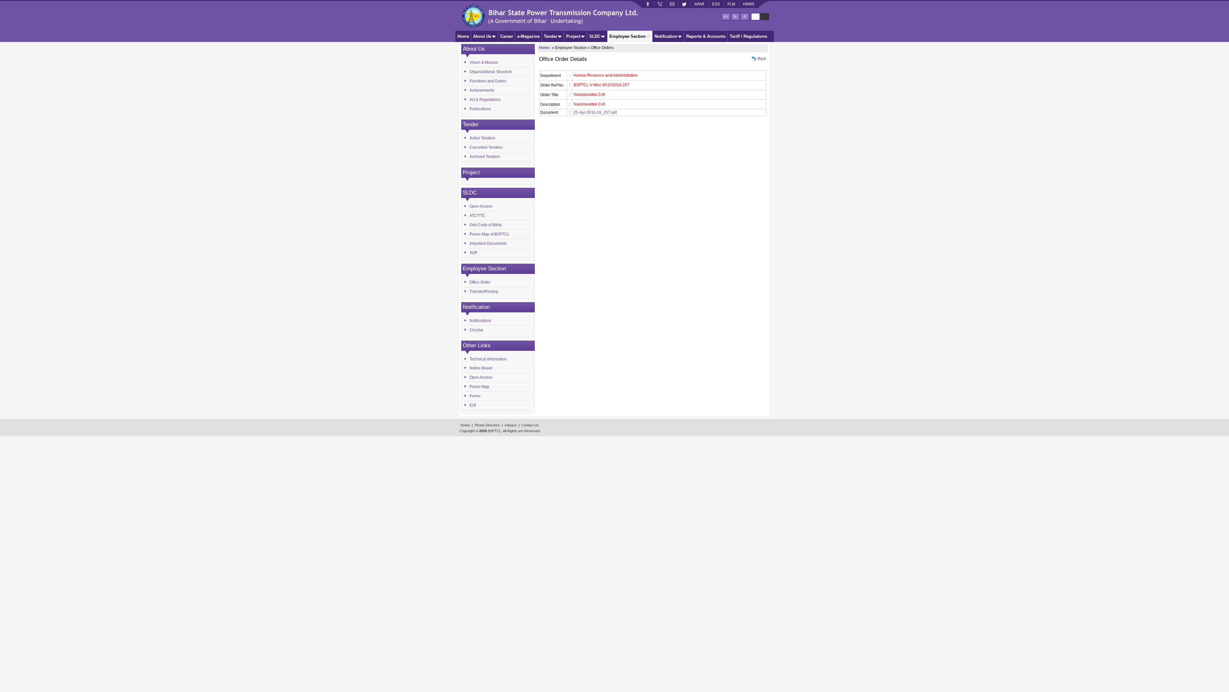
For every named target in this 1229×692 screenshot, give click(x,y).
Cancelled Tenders (486, 147)
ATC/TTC (477, 215)
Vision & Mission (484, 62)
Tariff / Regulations (748, 36)
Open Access (481, 206)
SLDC (594, 36)
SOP (474, 253)
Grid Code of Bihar (486, 225)
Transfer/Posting (484, 291)
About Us (482, 36)
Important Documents (488, 243)
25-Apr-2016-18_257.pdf (595, 112)
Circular (476, 330)
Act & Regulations (485, 99)
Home (463, 36)
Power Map (479, 386)
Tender (550, 36)
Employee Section (627, 36)
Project (573, 36)
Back (762, 58)
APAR (699, 4)
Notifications (480, 320)
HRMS (748, 4)
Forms (475, 396)
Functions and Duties (488, 81)
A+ (726, 16)
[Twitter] (684, 4)
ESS (716, 4)
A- (735, 16)
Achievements (482, 90)
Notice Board (481, 368)
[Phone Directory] (660, 4)
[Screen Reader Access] (648, 4)
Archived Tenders (485, 156)
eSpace (511, 425)
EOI (473, 405)
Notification (666, 36)
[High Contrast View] (764, 17)
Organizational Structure (491, 72)
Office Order (480, 282)
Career (506, 36)
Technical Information (488, 359)
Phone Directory (487, 425)
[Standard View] (755, 17)
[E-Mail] (672, 4)
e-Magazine (528, 36)
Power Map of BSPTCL (490, 234)
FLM (731, 4)
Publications (480, 109)
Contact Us (530, 425)
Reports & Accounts (706, 36)
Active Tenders (482, 138)
